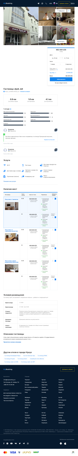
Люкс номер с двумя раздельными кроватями (11, 261)
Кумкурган (62, 420)
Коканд (44, 392)
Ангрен (61, 407)
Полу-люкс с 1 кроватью (11, 199)
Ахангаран (62, 405)
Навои (60, 382)
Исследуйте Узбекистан (11, 395)
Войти (72, 3)
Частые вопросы (9, 400)
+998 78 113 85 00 (9, 384)
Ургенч (44, 379)
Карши (61, 384)
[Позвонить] (46, 3)
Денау (26, 407)
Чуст (43, 402)
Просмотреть (61, 41)
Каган (26, 422)
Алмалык (61, 412)
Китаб (60, 397)
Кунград (44, 407)
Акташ (44, 412)
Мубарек (27, 397)
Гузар (60, 417)
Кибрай (44, 415)
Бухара (27, 384)
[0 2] (54, 279)
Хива (26, 392)
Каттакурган (62, 400)
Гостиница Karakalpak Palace (12, 355)
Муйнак (61, 415)
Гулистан (27, 405)
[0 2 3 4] (54, 248)
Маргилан (44, 384)
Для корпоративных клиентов (12, 393)
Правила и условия (9, 398)
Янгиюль (44, 420)
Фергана (44, 382)
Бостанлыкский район (31, 387)
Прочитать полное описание (12, 342)
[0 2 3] (54, 217)
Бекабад (44, 397)
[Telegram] (38, 3)
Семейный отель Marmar (37, 358)
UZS (50, 3)
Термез (44, 387)
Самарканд (28, 382)
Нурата (44, 400)
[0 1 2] (54, 261)
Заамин (44, 405)
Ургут (26, 412)
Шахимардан (62, 422)
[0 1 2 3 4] (54, 230)
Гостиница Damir (22, 358)
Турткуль (27, 417)
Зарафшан (28, 402)
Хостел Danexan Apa (29, 355)
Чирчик (27, 400)
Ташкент (27, 379)
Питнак (44, 417)
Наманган (61, 379)
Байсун (61, 402)
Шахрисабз (45, 389)
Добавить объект (64, 3)
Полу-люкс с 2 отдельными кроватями (11, 230)
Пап (26, 420)
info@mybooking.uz (9, 379)
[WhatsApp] (42, 3)
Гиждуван (28, 389)
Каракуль (44, 422)
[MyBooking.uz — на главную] (8, 3)
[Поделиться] (69, 10)
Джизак (61, 387)
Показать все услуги (10, 181)
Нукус (60, 392)
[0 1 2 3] (54, 199)
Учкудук (27, 415)
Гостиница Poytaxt (9, 358)
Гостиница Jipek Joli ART (28, 362)
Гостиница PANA (42, 355)
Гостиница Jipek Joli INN (11, 362)
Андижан (61, 389)
